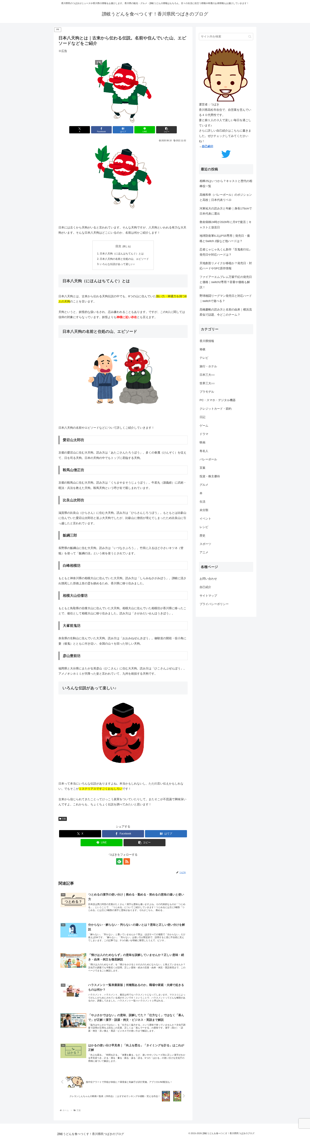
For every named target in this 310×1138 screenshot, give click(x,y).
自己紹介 (207, 146)
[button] (166, 129)
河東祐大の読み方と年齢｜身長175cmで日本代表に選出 (226, 211)
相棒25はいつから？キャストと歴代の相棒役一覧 (226, 183)
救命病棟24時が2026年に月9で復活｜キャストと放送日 (226, 224)
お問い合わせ (208, 578)
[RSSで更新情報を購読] (127, 861)
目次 (118, 246)
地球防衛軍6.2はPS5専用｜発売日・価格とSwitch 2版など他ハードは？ (225, 238)
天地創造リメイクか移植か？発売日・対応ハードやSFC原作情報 (226, 266)
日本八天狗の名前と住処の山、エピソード (124, 258)
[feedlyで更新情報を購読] (119, 861)
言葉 (64, 819)
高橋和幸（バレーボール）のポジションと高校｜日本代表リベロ (226, 197)
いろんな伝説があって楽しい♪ (117, 264)
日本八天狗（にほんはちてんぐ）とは (122, 253)
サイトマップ (208, 595)
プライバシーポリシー (214, 604)
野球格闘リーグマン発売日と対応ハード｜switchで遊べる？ (226, 298)
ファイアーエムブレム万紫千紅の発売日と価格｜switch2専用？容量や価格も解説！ (226, 282)
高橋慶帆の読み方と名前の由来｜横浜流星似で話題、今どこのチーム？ (226, 312)
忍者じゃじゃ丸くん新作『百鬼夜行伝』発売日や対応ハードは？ (226, 252)
